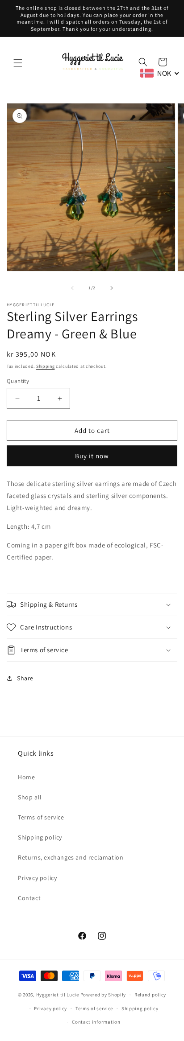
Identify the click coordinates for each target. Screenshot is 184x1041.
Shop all (30, 797)
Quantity (18, 381)
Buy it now (92, 456)
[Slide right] (111, 288)
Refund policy (150, 995)
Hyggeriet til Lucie (57, 995)
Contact (29, 898)
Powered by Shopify (103, 995)
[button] (18, 63)
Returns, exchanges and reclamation (70, 857)
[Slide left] (72, 288)
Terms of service (41, 817)
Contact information (96, 1022)
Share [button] (25, 678)
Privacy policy (37, 878)
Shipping (45, 366)
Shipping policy (40, 837)
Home (26, 777)
